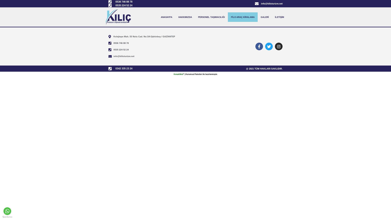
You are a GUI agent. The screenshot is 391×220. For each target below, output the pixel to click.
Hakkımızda (185, 17)
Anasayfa (166, 17)
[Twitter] (269, 46)
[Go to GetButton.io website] (7, 217)
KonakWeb (178, 74)
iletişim (279, 17)
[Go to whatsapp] (7, 211)
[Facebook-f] (259, 46)
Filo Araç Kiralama (243, 17)
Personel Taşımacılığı (211, 17)
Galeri (265, 17)
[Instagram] (279, 46)
